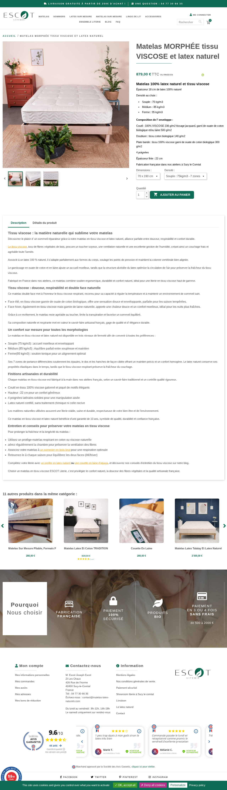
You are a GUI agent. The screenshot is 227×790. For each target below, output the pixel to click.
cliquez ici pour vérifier (143, 767)
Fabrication (69, 614)
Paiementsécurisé (113, 615)
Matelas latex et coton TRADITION (86, 548)
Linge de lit (133, 16)
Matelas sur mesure (109, 16)
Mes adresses (23, 694)
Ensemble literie (90, 22)
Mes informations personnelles (32, 675)
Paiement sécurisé (126, 687)
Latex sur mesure (81, 16)
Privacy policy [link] (197, 785)
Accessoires (153, 16)
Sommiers (59, 16)
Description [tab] (18, 222)
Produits (158, 615)
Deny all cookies (154, 785)
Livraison (121, 700)
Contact (120, 713)
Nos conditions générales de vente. (136, 681)
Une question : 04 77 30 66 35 (159, 3)
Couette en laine (141, 548)
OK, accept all (126, 785)
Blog (108, 22)
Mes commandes (24, 681)
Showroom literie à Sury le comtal (135, 694)
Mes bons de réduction (28, 700)
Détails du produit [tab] (45, 222)
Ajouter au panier (172, 194)
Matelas (44, 16)
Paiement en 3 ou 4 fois (202, 614)
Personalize (178, 785)
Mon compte (30, 666)
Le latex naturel (125, 707)
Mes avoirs (21, 687)
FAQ (118, 22)
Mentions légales (125, 675)
